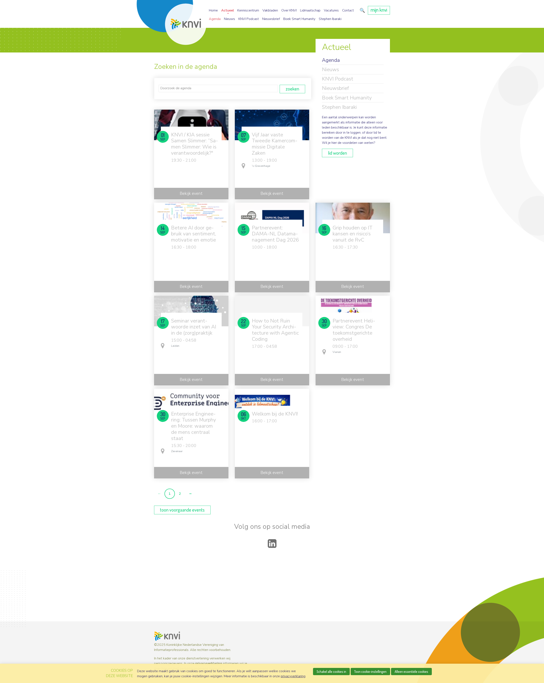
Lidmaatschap (310, 10)
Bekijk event (191, 193)
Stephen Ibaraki (330, 19)
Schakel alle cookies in (331, 671)
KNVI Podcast (248, 19)
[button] (361, 10)
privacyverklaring (208, 663)
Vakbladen (270, 10)
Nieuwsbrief (271, 19)
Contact (348, 10)
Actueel (227, 10)
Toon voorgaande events (182, 510)
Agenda (215, 19)
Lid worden (337, 153)
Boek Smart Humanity (299, 19)
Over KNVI (289, 10)
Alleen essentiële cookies (411, 671)
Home (213, 10)
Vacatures (331, 10)
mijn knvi (379, 9)
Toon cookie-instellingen (370, 671)
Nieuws (229, 19)
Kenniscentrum (248, 10)
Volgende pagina (190, 494)
